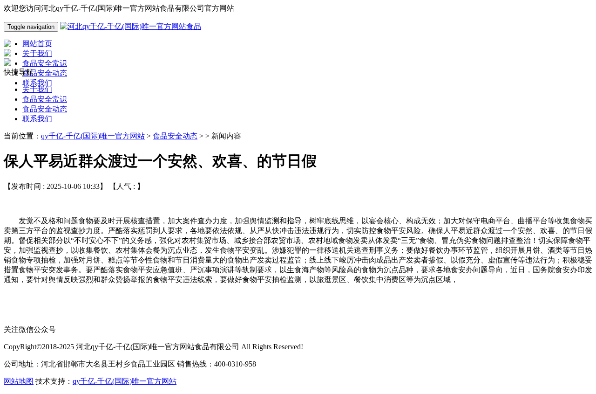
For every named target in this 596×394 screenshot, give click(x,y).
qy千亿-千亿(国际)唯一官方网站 (93, 136)
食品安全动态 (44, 109)
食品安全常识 (44, 99)
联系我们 (37, 119)
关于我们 (37, 89)
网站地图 (19, 381)
